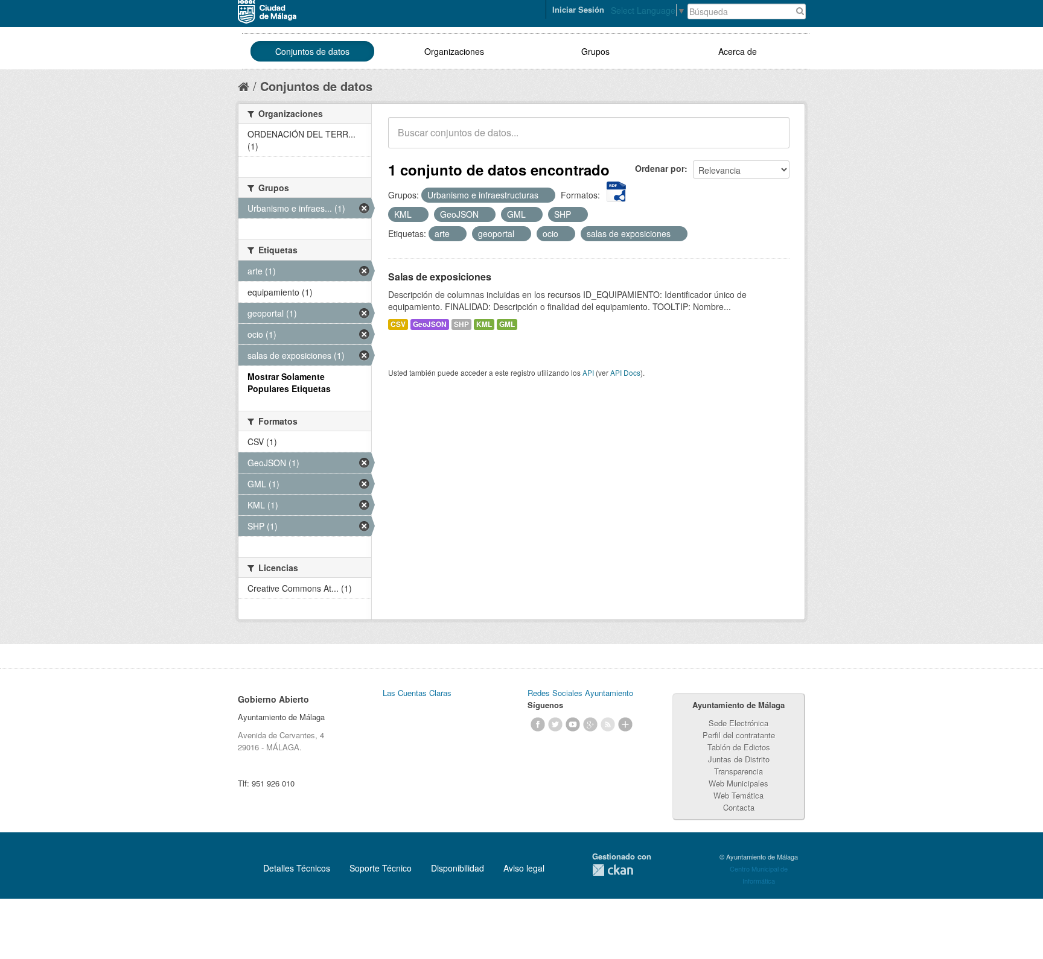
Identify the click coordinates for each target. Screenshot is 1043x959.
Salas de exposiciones (439, 276)
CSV (398, 324)
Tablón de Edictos (738, 747)
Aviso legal (523, 868)
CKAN (612, 870)
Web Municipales (738, 783)
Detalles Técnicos (296, 868)
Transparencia (738, 771)
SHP (461, 324)
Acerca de (737, 51)
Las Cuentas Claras (417, 692)
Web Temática (738, 795)
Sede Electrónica (738, 723)
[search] (772, 139)
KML (484, 324)
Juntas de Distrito (739, 759)
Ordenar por (659, 168)
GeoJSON (430, 324)
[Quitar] (545, 195)
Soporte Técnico (380, 868)
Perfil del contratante (739, 735)
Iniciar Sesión (578, 9)
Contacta (738, 807)
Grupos (595, 51)
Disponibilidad (457, 868)
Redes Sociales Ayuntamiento (580, 692)
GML (507, 324)
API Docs (625, 372)
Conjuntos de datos (312, 51)
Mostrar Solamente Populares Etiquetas (289, 382)
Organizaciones (454, 51)
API (588, 372)
